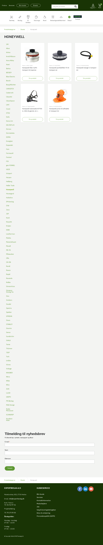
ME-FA (8, 250)
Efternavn (8, 458)
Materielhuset (11, 242)
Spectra (9, 308)
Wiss (7, 385)
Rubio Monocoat (9, 410)
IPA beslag (10, 202)
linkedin (85, 488)
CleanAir (9, 97)
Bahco (8, 68)
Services (11, 5)
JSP (7, 214)
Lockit (8, 393)
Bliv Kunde (40, 494)
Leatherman (10, 234)
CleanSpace (10, 101)
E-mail (7, 442)
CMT (7, 105)
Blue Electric (10, 77)
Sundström (10, 336)
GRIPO (8, 397)
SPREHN (9, 316)
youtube (91, 488)
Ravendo (9, 278)
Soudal (8, 304)
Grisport (9, 173)
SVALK (8, 340)
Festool (8, 157)
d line (8, 113)
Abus (8, 48)
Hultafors (9, 198)
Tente (8, 344)
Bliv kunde (22, 5)
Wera (8, 377)
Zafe (7, 389)
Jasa (7, 210)
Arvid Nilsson (10, 56)
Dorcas (8, 129)
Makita (8, 238)
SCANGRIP (10, 415)
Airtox (8, 52)
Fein (7, 149)
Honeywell (10, 190)
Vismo (8, 365)
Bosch (8, 81)
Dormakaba (10, 133)
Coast (8, 109)
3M (7, 44)
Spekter (9, 312)
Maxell (8, 246)
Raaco (8, 270)
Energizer (9, 141)
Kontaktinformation (44, 500)
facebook (79, 488)
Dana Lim (9, 121)
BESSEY (9, 73)
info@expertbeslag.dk (16, 499)
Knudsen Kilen (9, 419)
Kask (8, 218)
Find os (4, 5)
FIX (7, 161)
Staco (8, 320)
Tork (7, 357)
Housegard (10, 194)
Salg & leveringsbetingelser (46, 510)
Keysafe (9, 222)
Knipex (8, 226)
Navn (6, 450)
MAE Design (10, 405)
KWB (8, 230)
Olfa (7, 258)
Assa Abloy (10, 60)
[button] (93, 10)
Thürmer (9, 348)
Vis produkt (32, 78)
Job (38, 507)
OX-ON (8, 262)
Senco (8, 332)
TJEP (8, 352)
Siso (7, 296)
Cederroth (9, 93)
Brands (35, 5)
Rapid (8, 274)
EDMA (8, 137)
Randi (8, 266)
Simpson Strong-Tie (9, 291)
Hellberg (9, 181)
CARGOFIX (10, 89)
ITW (7, 206)
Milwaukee (10, 254)
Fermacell (9, 153)
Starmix (9, 328)
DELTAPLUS (10, 125)
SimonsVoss (10, 286)
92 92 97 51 (11, 505)
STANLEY (9, 324)
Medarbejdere (42, 504)
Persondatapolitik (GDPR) (46, 516)
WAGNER (9, 373)
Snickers (9, 300)
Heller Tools (10, 185)
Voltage (9, 369)
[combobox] (65, 7)
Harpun (8, 177)
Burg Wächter (11, 85)
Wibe (8, 381)
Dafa (7, 117)
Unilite (8, 361)
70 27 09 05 (11, 513)
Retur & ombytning (43, 513)
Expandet (9, 145)
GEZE (8, 169)
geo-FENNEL (10, 165)
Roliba (8, 282)
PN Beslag (9, 401)
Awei (8, 64)
